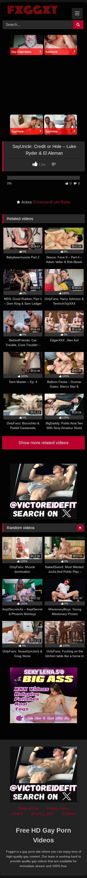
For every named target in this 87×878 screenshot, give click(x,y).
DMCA (17, 814)
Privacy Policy (58, 808)
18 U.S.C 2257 (42, 814)
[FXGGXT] (35, 10)
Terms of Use (28, 808)
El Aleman (41, 202)
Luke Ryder (61, 202)
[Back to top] (73, 864)
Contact (68, 814)
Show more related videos (43, 442)
